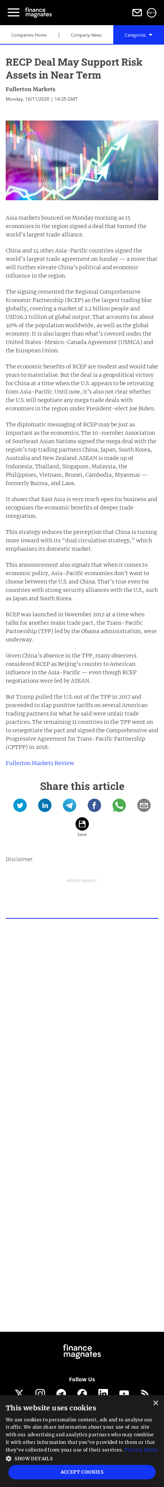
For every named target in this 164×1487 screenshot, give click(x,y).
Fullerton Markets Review (40, 763)
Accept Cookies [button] (82, 1472)
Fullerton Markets (30, 89)
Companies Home (29, 35)
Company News (86, 35)
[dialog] (82, 1441)
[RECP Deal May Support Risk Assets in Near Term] (20, 808)
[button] (82, 1458)
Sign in (152, 12)
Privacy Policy (141, 1450)
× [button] (155, 1403)
